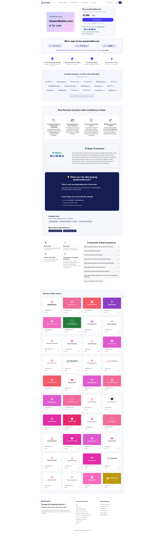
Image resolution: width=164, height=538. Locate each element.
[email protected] (87, 205)
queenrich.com (48, 427)
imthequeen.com (88, 388)
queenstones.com (48, 465)
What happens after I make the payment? (94, 267)
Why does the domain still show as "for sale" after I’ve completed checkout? (100, 276)
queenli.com (87, 485)
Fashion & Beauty (54, 221)
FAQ (77, 504)
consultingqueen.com (69, 407)
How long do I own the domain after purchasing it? (96, 271)
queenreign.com (108, 329)
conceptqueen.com (89, 310)
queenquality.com (68, 349)
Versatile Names (74, 2)
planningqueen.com (69, 329)
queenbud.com (88, 349)
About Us (78, 506)
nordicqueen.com (48, 368)
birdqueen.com (108, 310)
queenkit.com (107, 465)
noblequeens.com (88, 368)
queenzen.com (68, 368)
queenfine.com (108, 446)
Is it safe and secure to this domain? (93, 254)
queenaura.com (88, 466)
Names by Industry (63, 2)
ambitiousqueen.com (49, 348)
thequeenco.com (68, 310)
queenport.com (68, 388)
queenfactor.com (88, 329)
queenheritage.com (69, 446)
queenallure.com (88, 407)
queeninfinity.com (108, 426)
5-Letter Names (103, 510)
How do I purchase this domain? (92, 250)
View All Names (103, 514)
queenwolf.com (48, 485)
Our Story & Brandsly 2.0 (81, 517)
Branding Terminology (81, 519)
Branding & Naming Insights (82, 513)
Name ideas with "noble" (69, 230)
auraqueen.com (48, 407)
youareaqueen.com (49, 329)
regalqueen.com (88, 446)
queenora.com (108, 368)
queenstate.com (68, 465)
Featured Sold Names (81, 508)
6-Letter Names (103, 512)
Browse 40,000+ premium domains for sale (82, 96)
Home (77, 523)
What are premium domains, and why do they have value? (98, 246)
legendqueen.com (48, 446)
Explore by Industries (105, 504)
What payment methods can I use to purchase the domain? (99, 263)
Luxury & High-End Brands (85, 221)
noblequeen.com (48, 310)
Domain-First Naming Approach (83, 515)
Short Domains (84, 2)
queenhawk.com (108, 349)
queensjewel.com (108, 407)
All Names (93, 2)
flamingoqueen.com (109, 387)
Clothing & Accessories (65, 221)
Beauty (75, 221)
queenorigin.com (68, 427)
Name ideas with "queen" (55, 230)
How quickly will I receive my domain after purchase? (97, 259)
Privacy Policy (79, 521)
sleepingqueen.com (69, 485)
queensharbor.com (89, 427)
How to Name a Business (81, 510)
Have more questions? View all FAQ (93, 281)
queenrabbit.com (48, 388)
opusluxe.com (108, 485)
